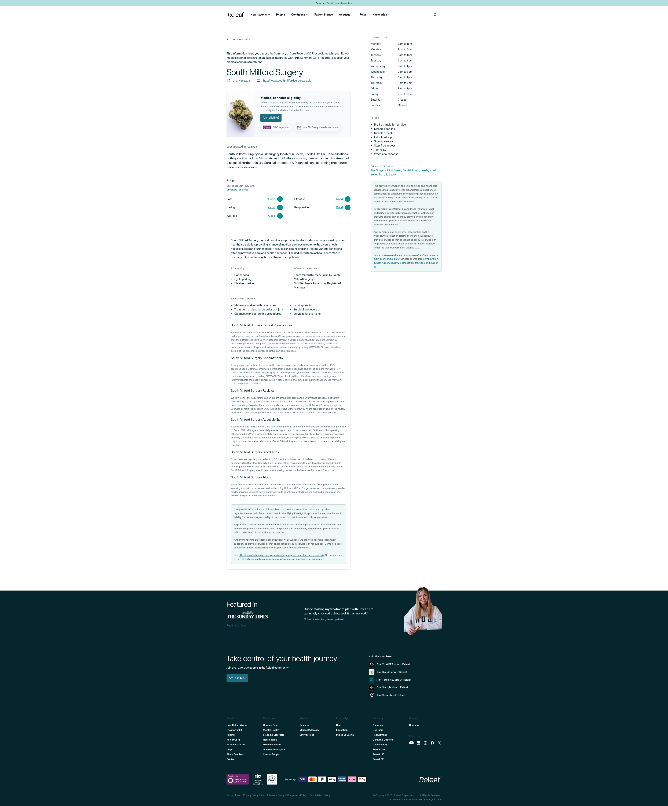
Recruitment (380, 734)
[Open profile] (414, 15)
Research (305, 725)
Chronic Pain (270, 725)
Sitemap (414, 725)
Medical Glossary (309, 729)
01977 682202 (241, 80)
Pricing (280, 14)
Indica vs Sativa (345, 734)
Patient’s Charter (236, 744)
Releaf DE (378, 759)
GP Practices (307, 734)
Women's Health (272, 744)
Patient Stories (323, 14)
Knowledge (380, 14)
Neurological (270, 739)
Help (229, 749)
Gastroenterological (274, 749)
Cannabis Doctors (383, 739)
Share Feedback (236, 754)
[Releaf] (236, 14)
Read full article (236, 625)
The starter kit (234, 729)
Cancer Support (272, 754)
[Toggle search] (405, 15)
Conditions (298, 14)
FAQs (363, 14)
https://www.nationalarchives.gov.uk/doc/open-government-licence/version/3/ (281, 555)
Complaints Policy (297, 795)
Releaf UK (378, 754)
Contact (231, 759)
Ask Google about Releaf (392, 687)
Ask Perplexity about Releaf (394, 679)
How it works (258, 14)
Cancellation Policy (319, 795)
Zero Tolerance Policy (272, 795)
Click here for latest (237, 189)
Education (342, 729)
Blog (338, 725)
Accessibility (380, 744)
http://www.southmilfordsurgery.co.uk (287, 80)
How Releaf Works (237, 725)
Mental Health (271, 729)
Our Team (378, 729)
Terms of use (233, 795)
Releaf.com (379, 749)
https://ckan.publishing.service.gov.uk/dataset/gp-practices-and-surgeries (282, 559)
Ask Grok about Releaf (391, 695)
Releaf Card (233, 739)
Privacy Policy (250, 795)
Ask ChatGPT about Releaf (393, 664)
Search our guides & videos (339, 3)
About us (344, 14)
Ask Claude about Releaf (392, 672)
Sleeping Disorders (273, 734)
